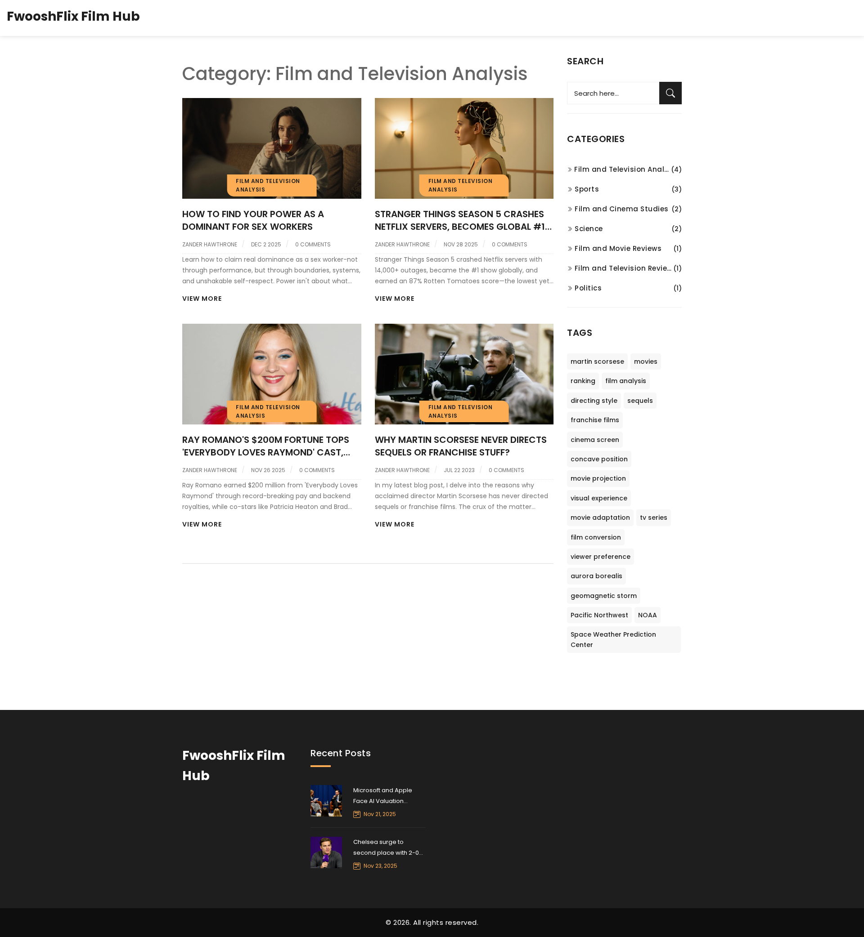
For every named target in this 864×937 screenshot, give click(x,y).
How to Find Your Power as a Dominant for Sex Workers (253, 220)
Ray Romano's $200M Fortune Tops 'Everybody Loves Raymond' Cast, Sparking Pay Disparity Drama (265, 446)
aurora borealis (596, 575)
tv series (653, 517)
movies (645, 361)
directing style (594, 400)
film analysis (625, 380)
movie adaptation (600, 517)
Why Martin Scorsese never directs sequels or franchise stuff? (461, 446)
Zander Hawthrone (209, 244)
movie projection (598, 478)
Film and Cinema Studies (622, 209)
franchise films (595, 419)
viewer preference (600, 556)
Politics (588, 288)
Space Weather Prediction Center (613, 639)
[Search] (670, 93)
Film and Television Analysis (622, 169)
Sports (587, 189)
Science (589, 228)
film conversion (596, 537)
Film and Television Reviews (624, 268)
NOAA (647, 615)
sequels (640, 400)
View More (202, 298)
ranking (583, 380)
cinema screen (595, 439)
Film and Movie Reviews (618, 248)
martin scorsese (597, 361)
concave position (599, 459)
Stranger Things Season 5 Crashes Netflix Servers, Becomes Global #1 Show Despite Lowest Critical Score (463, 220)
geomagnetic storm (604, 595)
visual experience (599, 498)
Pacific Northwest (599, 615)
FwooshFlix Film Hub (73, 16)
